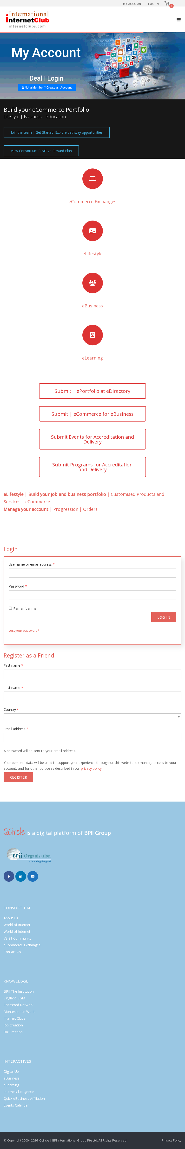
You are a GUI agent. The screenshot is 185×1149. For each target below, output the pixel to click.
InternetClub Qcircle (19, 1091)
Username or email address (32, 564)
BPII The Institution (19, 991)
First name (13, 665)
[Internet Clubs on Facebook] (9, 876)
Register (18, 777)
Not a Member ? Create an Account (48, 87)
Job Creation (13, 1025)
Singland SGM (14, 998)
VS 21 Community (17, 938)
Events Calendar (16, 1105)
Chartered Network (18, 1005)
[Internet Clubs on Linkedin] (20, 876)
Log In (153, 4)
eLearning (11, 1085)
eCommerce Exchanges (22, 945)
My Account (133, 4)
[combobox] (92, 716)
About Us (11, 918)
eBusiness (12, 1078)
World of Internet (17, 924)
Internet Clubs (14, 1018)
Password (18, 586)
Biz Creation (13, 1032)
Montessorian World (19, 1011)
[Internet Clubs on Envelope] (32, 876)
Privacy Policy (171, 1140)
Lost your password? (24, 630)
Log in (163, 617)
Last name (13, 687)
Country (11, 709)
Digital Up (11, 1071)
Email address (16, 729)
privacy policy (91, 768)
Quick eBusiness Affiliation (24, 1098)
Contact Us (12, 951)
